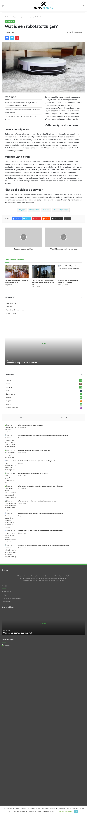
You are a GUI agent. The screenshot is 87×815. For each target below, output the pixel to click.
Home (8, 17)
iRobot (46, 210)
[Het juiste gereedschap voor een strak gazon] (11, 478)
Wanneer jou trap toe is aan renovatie (21, 362)
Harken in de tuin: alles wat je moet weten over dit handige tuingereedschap (43, 545)
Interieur (9, 387)
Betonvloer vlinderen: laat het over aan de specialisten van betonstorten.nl (43, 435)
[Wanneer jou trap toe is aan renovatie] (11, 428)
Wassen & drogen (12, 407)
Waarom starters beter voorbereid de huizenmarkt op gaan (37, 501)
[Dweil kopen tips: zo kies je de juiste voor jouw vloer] (70, 271)
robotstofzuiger (61, 210)
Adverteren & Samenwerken (15, 310)
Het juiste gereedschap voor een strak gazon (33, 473)
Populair (64, 417)
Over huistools (11, 303)
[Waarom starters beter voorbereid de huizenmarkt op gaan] (11, 505)
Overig (8, 380)
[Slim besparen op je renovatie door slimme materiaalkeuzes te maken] (11, 536)
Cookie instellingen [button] (65, 811)
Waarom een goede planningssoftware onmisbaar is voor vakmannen (40, 486)
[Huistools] (43, 5)
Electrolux (34, 210)
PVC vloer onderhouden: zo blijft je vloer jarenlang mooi (36, 461)
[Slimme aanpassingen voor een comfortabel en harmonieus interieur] (11, 520)
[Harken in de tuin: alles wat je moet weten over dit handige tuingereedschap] (11, 551)
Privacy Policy (11, 313)
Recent (22, 417)
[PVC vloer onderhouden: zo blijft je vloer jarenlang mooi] (17, 271)
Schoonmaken (16, 17)
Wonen (8, 404)
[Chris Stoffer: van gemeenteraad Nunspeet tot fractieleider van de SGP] (43, 271)
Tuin (7, 390)
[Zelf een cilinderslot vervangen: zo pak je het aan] (11, 453)
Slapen (8, 401)
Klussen (8, 384)
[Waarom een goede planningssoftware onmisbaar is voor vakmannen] (11, 491)
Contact (9, 306)
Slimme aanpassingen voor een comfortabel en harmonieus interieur (40, 513)
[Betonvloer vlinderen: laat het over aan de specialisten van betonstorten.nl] (11, 441)
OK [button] (76, 811)
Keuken (8, 397)
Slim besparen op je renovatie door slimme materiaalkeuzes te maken (40, 531)
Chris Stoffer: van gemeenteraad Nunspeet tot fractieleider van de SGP (43, 282)
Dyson (22, 210)
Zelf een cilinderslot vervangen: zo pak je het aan (34, 450)
